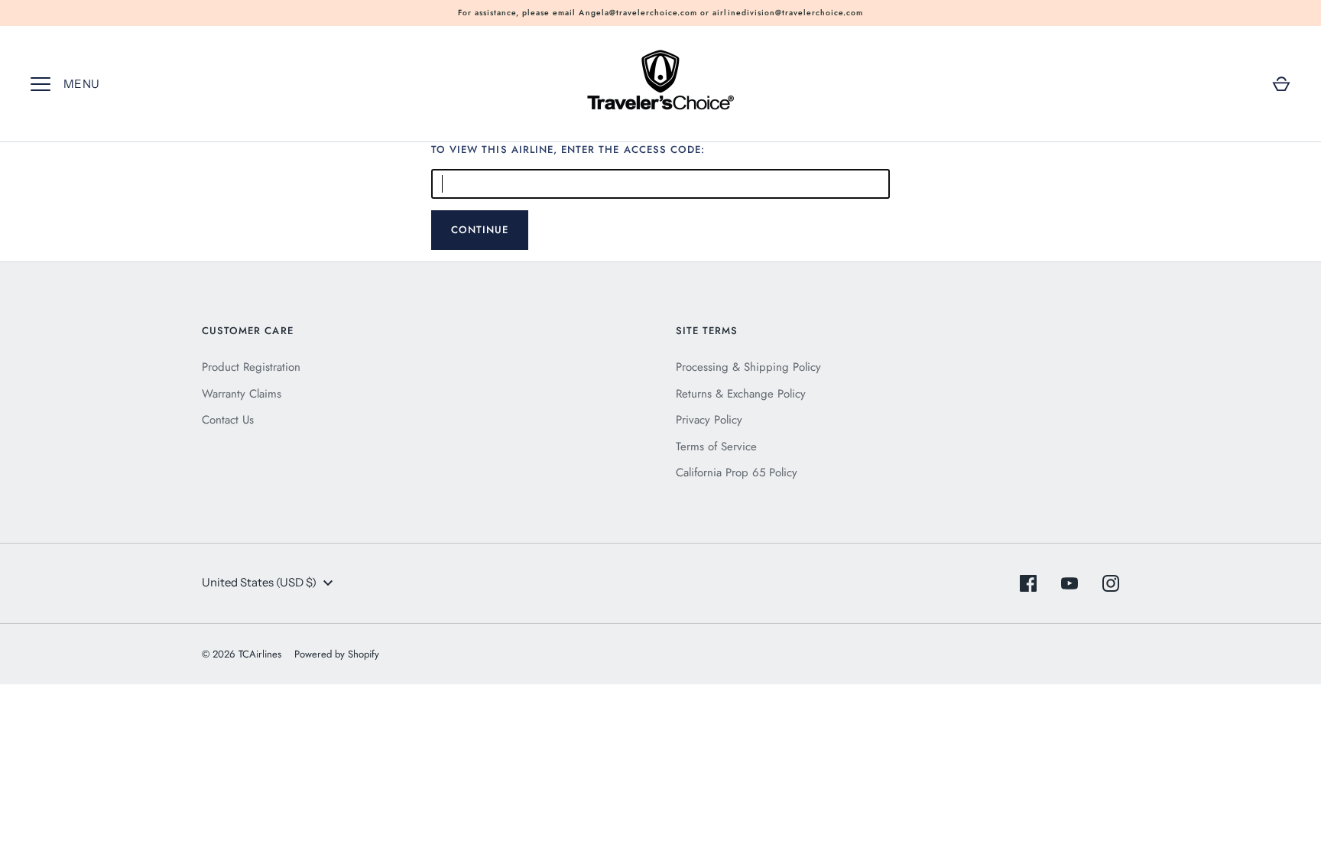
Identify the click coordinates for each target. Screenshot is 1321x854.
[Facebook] (1028, 583)
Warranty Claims (241, 393)
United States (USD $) (259, 582)
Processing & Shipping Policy (748, 367)
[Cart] (1281, 84)
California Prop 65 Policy (736, 472)
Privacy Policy (709, 419)
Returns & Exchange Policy (741, 393)
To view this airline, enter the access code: (568, 149)
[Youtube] (1069, 583)
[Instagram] (1111, 583)
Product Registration (251, 367)
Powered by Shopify (336, 654)
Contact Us (228, 419)
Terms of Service (716, 446)
